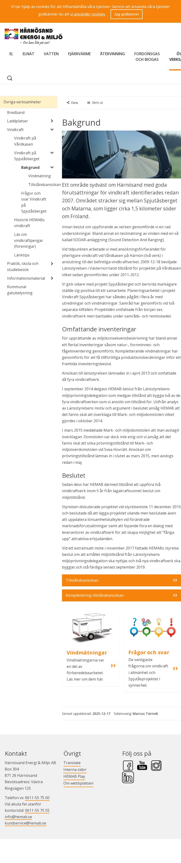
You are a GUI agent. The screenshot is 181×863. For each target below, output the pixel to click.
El (11, 53)
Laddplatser (17, 121)
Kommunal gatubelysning (20, 289)
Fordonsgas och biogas (147, 56)
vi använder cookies (87, 14)
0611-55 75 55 (37, 810)
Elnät (28, 53)
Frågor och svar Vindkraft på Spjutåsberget (33, 202)
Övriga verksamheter (22, 101)
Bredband (16, 112)
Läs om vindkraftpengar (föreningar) (28, 240)
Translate (72, 762)
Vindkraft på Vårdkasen (25, 141)
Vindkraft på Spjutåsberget (26, 156)
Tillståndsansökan (42, 184)
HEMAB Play (74, 776)
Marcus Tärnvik (145, 713)
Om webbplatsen (78, 783)
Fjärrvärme (79, 53)
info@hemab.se (18, 816)
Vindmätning (39, 175)
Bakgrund (30, 167)
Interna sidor (74, 769)
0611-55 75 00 (37, 797)
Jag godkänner (126, 14)
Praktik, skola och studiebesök (22, 266)
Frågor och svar (148, 652)
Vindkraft (15, 129)
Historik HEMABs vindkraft (29, 222)
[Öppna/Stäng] (52, 121)
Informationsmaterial (26, 278)
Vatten (51, 53)
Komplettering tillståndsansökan (95, 595)
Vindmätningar (87, 652)
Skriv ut (97, 102)
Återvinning (112, 53)
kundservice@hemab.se (25, 823)
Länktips (21, 255)
